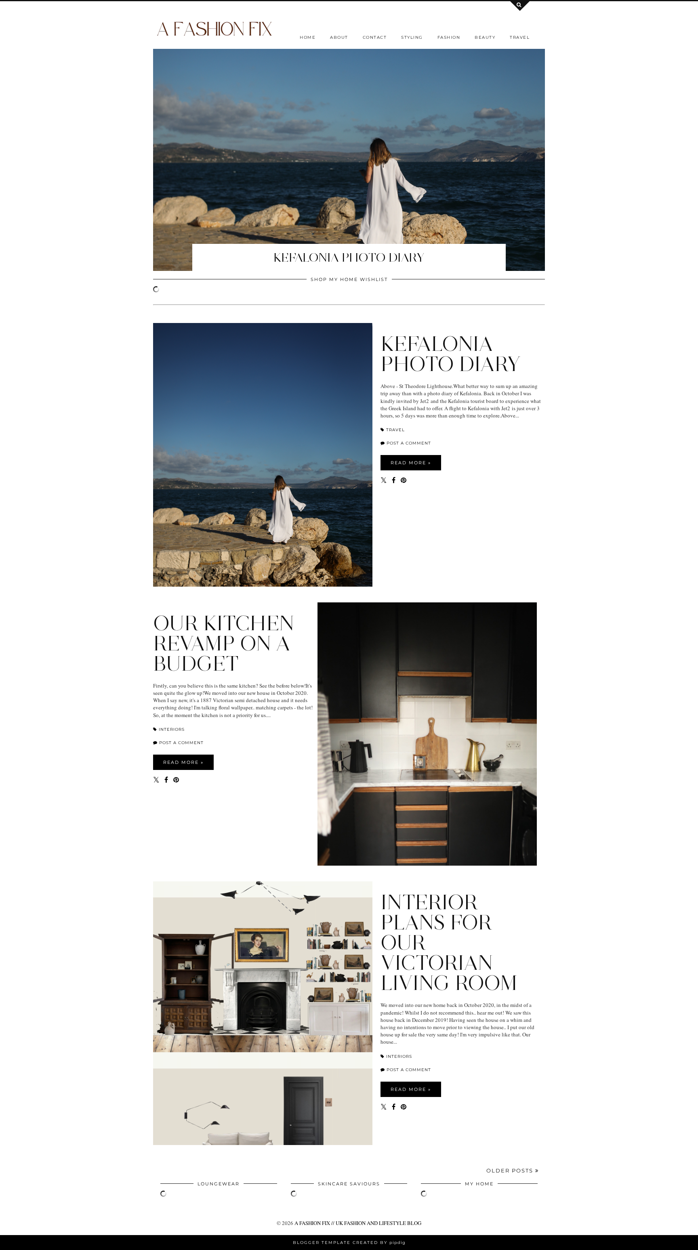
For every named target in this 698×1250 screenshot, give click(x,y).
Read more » (411, 463)
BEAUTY (485, 37)
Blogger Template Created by (349, 1242)
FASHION (448, 37)
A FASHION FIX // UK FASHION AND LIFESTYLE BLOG (357, 1223)
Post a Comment (408, 443)
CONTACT (375, 37)
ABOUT (339, 37)
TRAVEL (520, 37)
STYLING (412, 37)
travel (395, 429)
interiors (171, 729)
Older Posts (510, 1170)
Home (307, 37)
